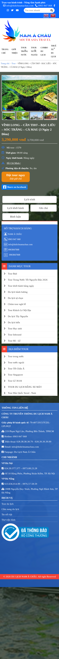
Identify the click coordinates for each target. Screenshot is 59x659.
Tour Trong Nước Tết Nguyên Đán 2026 (28, 280)
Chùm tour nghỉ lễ (17, 304)
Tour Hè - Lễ (14, 341)
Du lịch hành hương (18, 292)
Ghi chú (43, 208)
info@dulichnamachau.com (20, 5)
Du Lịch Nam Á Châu (25, 452)
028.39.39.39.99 (43, 441)
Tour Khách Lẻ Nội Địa (19, 310)
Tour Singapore (15, 374)
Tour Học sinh (15, 328)
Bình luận (15, 216)
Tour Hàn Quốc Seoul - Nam (22, 393)
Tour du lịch (8, 504)
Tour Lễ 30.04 (15, 381)
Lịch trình (29, 199)
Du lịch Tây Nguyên (18, 316)
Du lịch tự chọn (15, 298)
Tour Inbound (14, 334)
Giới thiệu (15, 51)
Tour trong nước (24, 51)
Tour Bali (12, 273)
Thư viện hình (8, 520)
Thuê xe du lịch (53, 51)
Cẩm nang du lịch (10, 509)
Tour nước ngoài (34, 51)
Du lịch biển (14, 322)
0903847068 (13, 249)
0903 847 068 (45, 5)
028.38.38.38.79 (25, 441)
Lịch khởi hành (15, 208)
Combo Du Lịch (44, 51)
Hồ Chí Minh (13, 163)
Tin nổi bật (7, 514)
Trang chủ (5, 51)
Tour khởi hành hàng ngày (21, 286)
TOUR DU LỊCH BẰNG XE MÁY (25, 387)
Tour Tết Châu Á (16, 368)
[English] (47, 15)
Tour (14, 63)
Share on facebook (16, 187)
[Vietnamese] (54, 15)
